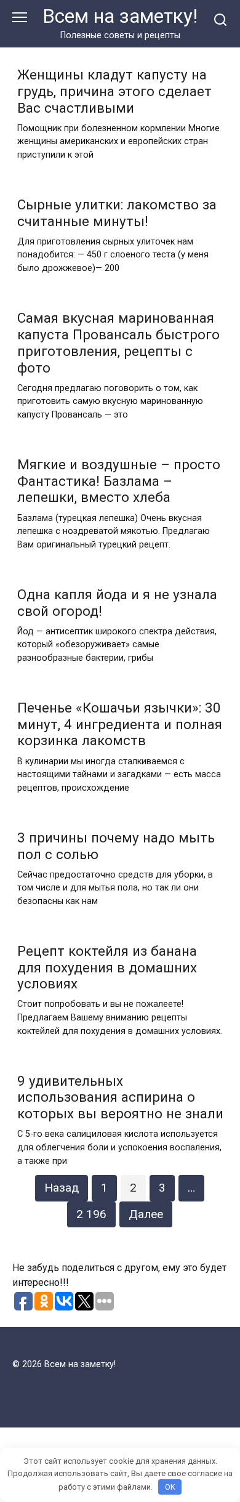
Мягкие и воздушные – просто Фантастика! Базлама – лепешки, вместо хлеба (118, 481)
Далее (146, 1214)
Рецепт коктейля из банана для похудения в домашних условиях (107, 967)
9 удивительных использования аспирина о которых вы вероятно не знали (120, 1097)
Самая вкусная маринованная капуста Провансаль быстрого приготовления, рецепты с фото (118, 343)
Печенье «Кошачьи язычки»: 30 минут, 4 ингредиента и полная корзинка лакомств (119, 724)
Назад (61, 1188)
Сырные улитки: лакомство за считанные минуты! (117, 212)
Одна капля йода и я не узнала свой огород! (117, 602)
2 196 (91, 1214)
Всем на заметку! (120, 16)
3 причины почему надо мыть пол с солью (116, 846)
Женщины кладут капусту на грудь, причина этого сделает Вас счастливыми (114, 91)
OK (170, 1487)
